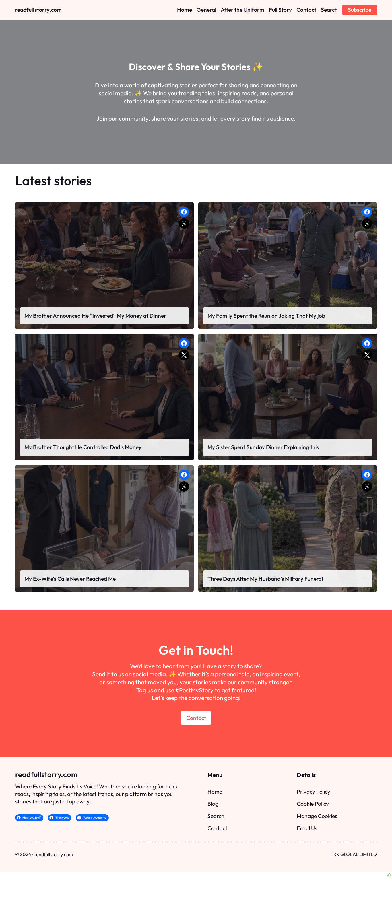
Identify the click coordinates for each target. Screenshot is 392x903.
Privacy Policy (313, 791)
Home (214, 791)
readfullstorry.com (38, 9)
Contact (196, 717)
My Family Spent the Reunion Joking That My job (266, 315)
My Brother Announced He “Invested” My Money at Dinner (95, 315)
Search (215, 816)
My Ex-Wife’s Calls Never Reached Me (70, 578)
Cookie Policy (313, 803)
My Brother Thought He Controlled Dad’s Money (82, 447)
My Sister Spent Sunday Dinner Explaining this (263, 447)
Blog (212, 803)
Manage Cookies (317, 816)
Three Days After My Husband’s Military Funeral (265, 578)
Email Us (307, 828)
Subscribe (359, 9)
